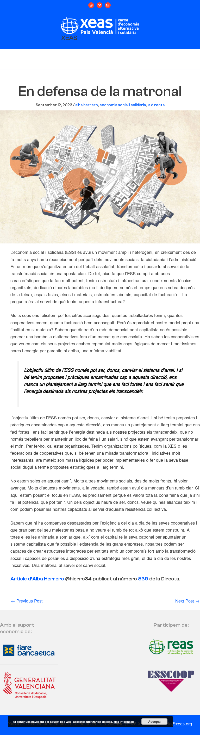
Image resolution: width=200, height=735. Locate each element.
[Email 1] (108, 5)
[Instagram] (91, 5)
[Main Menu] (100, 59)
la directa (156, 105)
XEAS (69, 38)
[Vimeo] (99, 5)
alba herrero (86, 105)
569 (143, 579)
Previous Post (27, 601)
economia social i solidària (122, 105)
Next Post (187, 601)
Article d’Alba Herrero (37, 579)
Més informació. (124, 722)
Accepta (154, 721)
